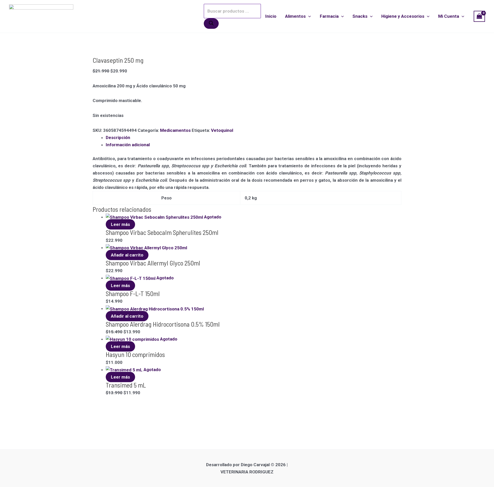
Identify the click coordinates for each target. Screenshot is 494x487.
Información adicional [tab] (128, 144)
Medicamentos (175, 130)
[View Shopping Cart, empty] (479, 16)
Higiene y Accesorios (402, 16)
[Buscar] (211, 23)
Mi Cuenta (448, 16)
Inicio (270, 16)
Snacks (359, 16)
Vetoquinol (222, 130)
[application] (308, 16)
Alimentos (295, 16)
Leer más (120, 224)
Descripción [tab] (118, 137)
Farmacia (329, 16)
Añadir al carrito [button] (127, 255)
